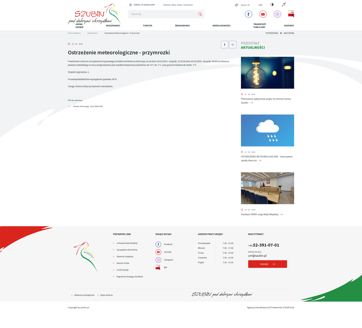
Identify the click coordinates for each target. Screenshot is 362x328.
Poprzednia (272, 33)
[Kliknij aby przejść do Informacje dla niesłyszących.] (284, 5)
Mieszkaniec (113, 25)
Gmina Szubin (79, 26)
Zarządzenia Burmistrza (127, 249)
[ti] (269, 307)
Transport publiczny (259, 26)
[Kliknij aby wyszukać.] (200, 14)
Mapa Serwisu (106, 295)
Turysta (147, 25)
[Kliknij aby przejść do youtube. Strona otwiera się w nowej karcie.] (263, 14)
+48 (263, 246)
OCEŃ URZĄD (123, 270)
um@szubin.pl (257, 256)
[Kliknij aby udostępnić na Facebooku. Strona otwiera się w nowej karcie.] (224, 44)
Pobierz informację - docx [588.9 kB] (88, 106)
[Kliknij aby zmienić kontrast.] (272, 4)
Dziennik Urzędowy (125, 256)
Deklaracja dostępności (84, 295)
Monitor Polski (123, 263)
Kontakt (289, 25)
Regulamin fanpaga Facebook (130, 276)
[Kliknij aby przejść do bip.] (291, 14)
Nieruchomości (222, 25)
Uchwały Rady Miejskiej (127, 243)
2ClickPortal (288, 307)
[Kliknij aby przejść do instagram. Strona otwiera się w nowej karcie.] (277, 14)
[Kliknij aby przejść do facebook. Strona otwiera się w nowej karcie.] (248, 14)
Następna (289, 33)
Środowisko (182, 25)
